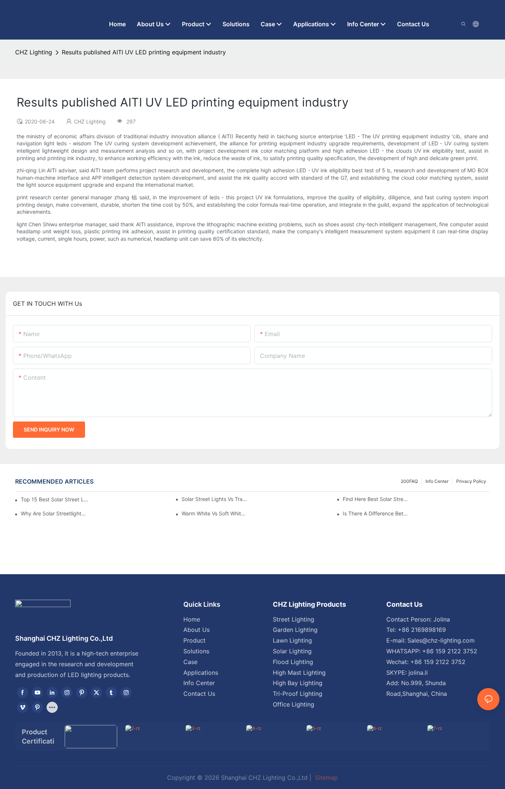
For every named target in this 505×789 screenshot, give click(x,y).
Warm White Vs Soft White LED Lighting (215, 513)
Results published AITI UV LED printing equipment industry (144, 52)
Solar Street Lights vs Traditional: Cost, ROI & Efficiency (215, 499)
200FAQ (409, 481)
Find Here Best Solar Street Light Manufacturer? (376, 499)
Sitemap (325, 777)
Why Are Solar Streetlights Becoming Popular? (54, 513)
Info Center (437, 481)
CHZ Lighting (33, 52)
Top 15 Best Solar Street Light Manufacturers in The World (54, 499)
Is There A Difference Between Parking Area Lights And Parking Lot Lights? (376, 513)
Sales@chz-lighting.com (441, 640)
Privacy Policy (471, 481)
